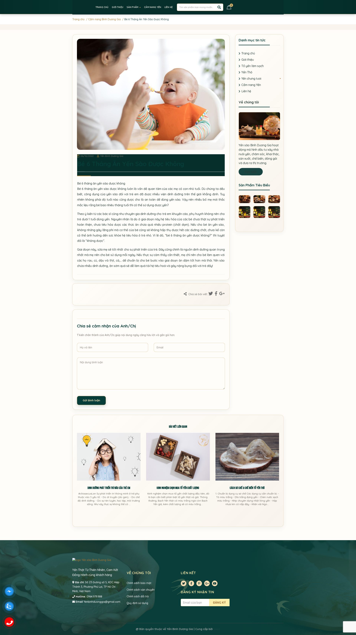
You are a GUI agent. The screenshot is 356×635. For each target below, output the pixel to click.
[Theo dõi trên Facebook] (191, 583)
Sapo (216, 629)
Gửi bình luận (91, 400)
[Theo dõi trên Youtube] (214, 583)
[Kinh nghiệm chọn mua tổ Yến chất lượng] (178, 457)
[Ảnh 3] (274, 198)
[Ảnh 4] (245, 211)
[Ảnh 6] (274, 211)
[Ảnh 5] (259, 211)
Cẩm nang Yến (251, 85)
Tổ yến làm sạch (252, 66)
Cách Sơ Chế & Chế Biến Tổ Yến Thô (247, 487)
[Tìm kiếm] (219, 7)
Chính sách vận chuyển (141, 589)
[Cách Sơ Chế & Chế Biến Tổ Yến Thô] (247, 457)
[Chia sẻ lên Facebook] (216, 293)
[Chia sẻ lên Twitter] (211, 293)
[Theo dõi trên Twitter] (183, 583)
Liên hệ (246, 91)
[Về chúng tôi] (259, 126)
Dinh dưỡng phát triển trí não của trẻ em (109, 487)
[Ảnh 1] (245, 198)
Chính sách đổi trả (138, 596)
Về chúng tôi (249, 102)
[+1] (222, 293)
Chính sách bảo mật (139, 583)
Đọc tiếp (251, 172)
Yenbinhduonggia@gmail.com (102, 601)
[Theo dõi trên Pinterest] (199, 583)
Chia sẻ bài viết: (198, 294)
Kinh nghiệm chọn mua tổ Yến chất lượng (178, 487)
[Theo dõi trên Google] (207, 583)
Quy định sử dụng (137, 603)
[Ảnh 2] (259, 198)
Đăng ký (219, 602)
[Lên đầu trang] (349, 617)
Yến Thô (246, 72)
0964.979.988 (94, 596)
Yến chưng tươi (251, 78)
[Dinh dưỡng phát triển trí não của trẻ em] (109, 457)
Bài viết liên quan (178, 426)
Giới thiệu (247, 59)
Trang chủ (248, 53)
